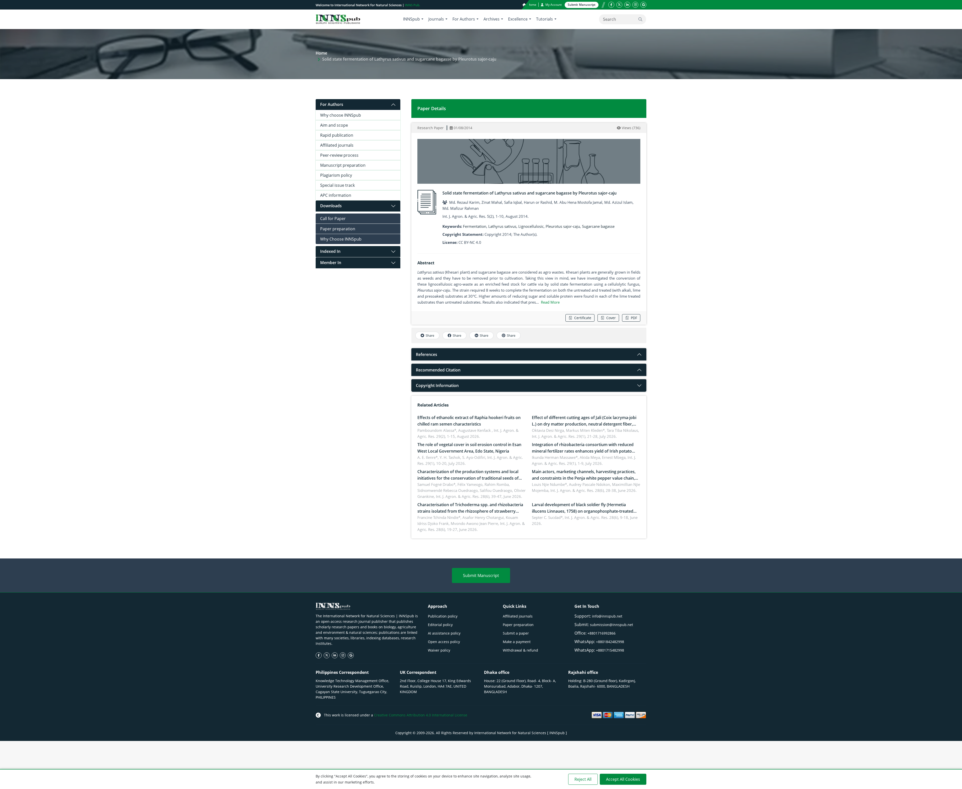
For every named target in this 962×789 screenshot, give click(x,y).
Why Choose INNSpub (341, 239)
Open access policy (444, 641)
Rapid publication (336, 135)
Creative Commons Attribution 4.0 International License (420, 715)
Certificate (582, 317)
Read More (550, 302)
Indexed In (330, 251)
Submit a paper (516, 633)
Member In (330, 262)
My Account (553, 5)
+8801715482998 (610, 650)
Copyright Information (437, 385)
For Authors (331, 104)
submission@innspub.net (611, 624)
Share (430, 335)
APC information (335, 195)
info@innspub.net (607, 616)
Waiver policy (439, 650)
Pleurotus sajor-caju (563, 226)
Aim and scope (334, 125)
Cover (611, 317)
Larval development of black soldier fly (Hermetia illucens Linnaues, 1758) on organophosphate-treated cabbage (582, 511)
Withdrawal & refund (520, 650)
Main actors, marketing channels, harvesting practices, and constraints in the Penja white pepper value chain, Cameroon (584, 478)
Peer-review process (339, 155)
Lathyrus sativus (502, 226)
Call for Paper (333, 218)
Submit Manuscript (481, 575)
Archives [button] (492, 19)
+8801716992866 (601, 633)
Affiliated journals (336, 145)
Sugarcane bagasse (598, 226)
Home (531, 5)
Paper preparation (337, 229)
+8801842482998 (610, 641)
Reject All (582, 779)
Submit (581, 5)
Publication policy (442, 616)
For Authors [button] (463, 19)
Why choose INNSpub (340, 115)
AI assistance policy (444, 633)
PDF (634, 317)
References (426, 354)
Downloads (331, 206)
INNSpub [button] (411, 19)
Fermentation (474, 226)
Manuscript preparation (343, 165)
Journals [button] (436, 19)
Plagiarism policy (336, 175)
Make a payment (517, 641)
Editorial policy (440, 624)
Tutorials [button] (544, 19)
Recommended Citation (438, 370)
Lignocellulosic (531, 226)
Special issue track (337, 185)
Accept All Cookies (623, 779)
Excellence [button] (518, 19)
